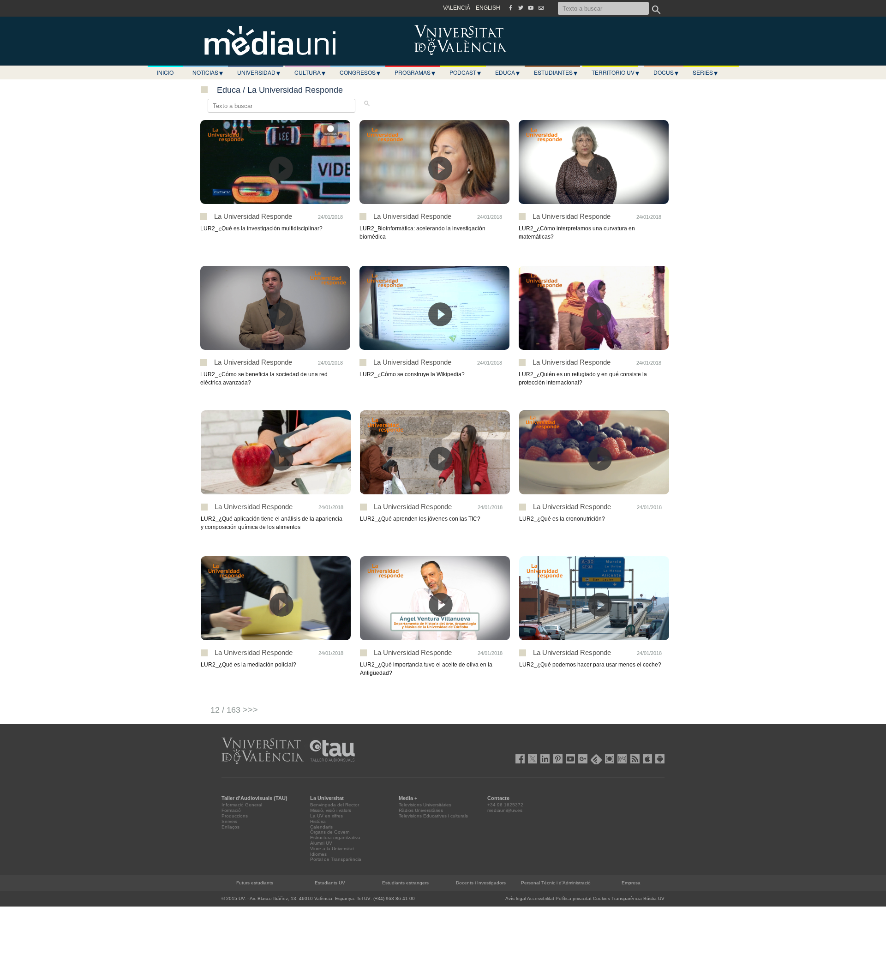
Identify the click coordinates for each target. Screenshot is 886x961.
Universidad (258, 72)
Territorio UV (615, 72)
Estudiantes (555, 72)
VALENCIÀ (456, 8)
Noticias (207, 72)
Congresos (360, 72)
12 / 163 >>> (234, 710)
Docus (665, 72)
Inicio (165, 72)
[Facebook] (510, 8)
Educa (507, 72)
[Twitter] (520, 8)
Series (705, 72)
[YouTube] (530, 8)
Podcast (465, 72)
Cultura (309, 72)
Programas (415, 72)
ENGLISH (488, 8)
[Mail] (541, 8)
